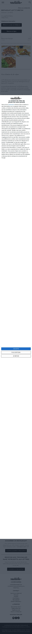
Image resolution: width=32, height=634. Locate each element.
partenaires (11, 104)
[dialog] (16, 317)
